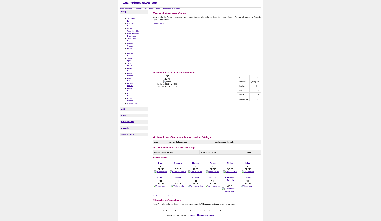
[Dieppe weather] (247, 186)
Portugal (130, 76)
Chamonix (178, 163)
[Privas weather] (212, 172)
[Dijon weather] (248, 172)
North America (127, 122)
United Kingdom (133, 33)
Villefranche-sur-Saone (171, 9)
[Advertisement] (178, 47)
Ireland (129, 73)
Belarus (130, 71)
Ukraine (130, 101)
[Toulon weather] (178, 186)
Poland (129, 48)
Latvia (129, 98)
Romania (130, 91)
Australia (125, 128)
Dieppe (248, 178)
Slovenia (130, 86)
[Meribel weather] (230, 172)
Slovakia (130, 66)
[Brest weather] (160, 172)
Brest (160, 163)
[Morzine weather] (213, 186)
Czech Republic (133, 31)
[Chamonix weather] (178, 172)
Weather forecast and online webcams (133, 9)
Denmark (130, 56)
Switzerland (131, 38)
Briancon (195, 178)
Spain (129, 61)
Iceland (129, 81)
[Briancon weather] (195, 186)
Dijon (247, 163)
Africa (124, 115)
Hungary (130, 78)
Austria (129, 51)
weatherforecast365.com (140, 2)
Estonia (130, 83)
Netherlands (131, 36)
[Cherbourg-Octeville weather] (230, 191)
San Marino (131, 18)
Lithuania (130, 96)
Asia (123, 109)
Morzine (212, 178)
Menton (195, 163)
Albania (129, 88)
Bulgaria (130, 53)
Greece (130, 46)
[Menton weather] (195, 172)
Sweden (130, 58)
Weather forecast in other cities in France (167, 196)
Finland (129, 68)
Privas (213, 163)
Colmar (160, 178)
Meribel (230, 163)
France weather (158, 24)
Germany (130, 23)
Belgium (130, 41)
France (158, 9)
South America (127, 134)
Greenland (131, 93)
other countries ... (133, 103)
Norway (130, 43)
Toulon (178, 178)
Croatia (129, 28)
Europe (151, 9)
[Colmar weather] (160, 186)
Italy (128, 21)
